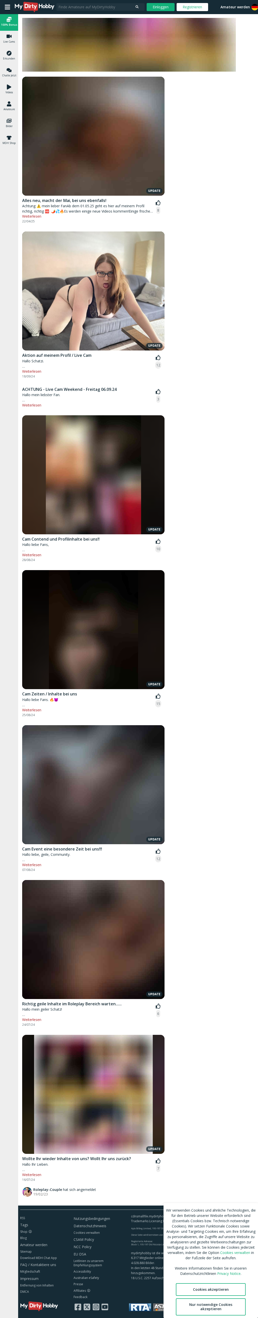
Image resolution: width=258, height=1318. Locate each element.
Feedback (80, 1297)
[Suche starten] (137, 7)
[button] (9, 22)
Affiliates (80, 1290)
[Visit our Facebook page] (78, 1307)
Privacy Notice (229, 1273)
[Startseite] (35, 7)
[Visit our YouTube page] (105, 1307)
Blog (23, 1238)
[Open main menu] (7, 7)
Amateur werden (235, 7)
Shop (23, 1231)
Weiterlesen (31, 216)
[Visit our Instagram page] (96, 1307)
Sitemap (26, 1251)
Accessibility (82, 1271)
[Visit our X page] (87, 1307)
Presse (78, 1284)
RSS (22, 1218)
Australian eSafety (86, 1278)
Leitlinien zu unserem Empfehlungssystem (89, 1263)
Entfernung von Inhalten (37, 1285)
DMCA (24, 1292)
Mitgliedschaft (30, 1271)
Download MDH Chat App (38, 1258)
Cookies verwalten (87, 1233)
